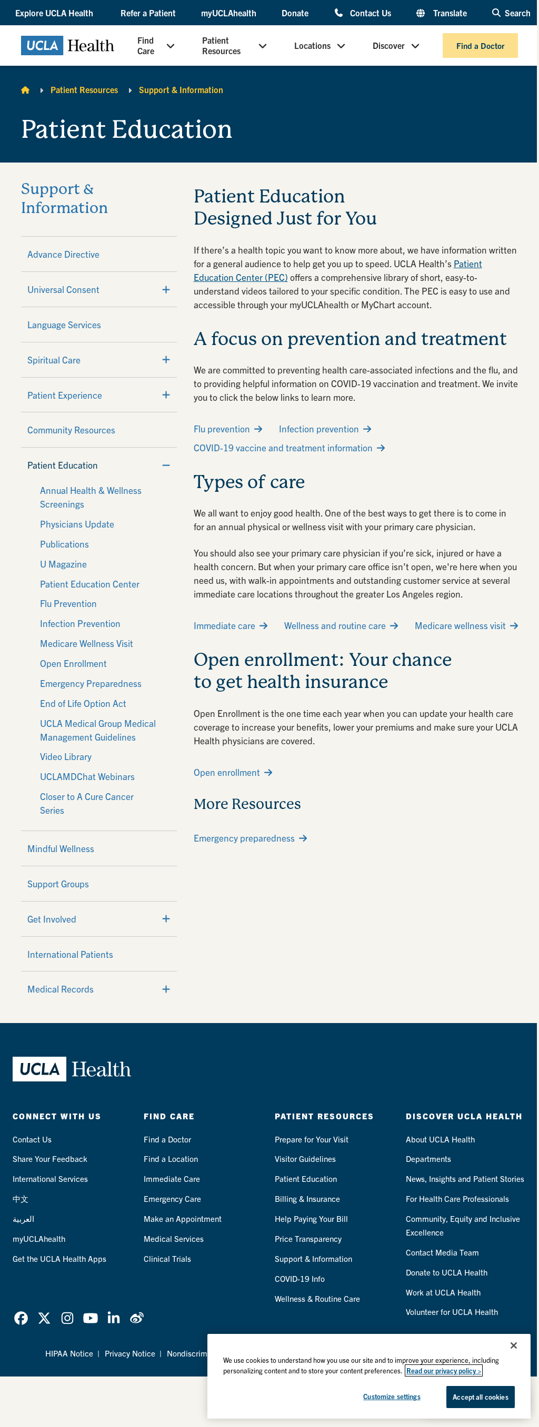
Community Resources (71, 429)
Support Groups (58, 883)
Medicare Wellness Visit (86, 643)
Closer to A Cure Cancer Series (87, 803)
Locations (312, 45)
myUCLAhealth (228, 12)
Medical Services (174, 1238)
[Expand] (166, 289)
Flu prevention (222, 428)
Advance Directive (63, 253)
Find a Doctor (480, 45)
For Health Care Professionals (457, 1198)
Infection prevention (319, 428)
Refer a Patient (148, 12)
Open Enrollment (73, 663)
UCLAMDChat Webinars (87, 776)
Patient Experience (64, 394)
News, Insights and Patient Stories (465, 1178)
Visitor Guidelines (305, 1158)
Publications (64, 543)
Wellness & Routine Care (317, 1298)
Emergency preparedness (244, 837)
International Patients (70, 953)
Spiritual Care (54, 359)
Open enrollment (227, 771)
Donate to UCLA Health (446, 1272)
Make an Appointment (183, 1218)
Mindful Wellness (60, 848)
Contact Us (370, 12)
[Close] (513, 1345)
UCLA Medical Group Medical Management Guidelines (98, 729)
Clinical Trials (167, 1258)
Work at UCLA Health (443, 1292)
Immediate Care (172, 1178)
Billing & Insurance (307, 1198)
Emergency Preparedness (91, 683)
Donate (295, 12)
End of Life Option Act (83, 703)
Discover (389, 45)
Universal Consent (63, 289)
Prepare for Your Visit (311, 1139)
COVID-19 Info (300, 1278)
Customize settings (391, 1396)
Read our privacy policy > (443, 1370)
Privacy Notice (130, 1353)
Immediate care (224, 625)
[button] (55, 12)
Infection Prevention (80, 623)
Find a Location (171, 1158)
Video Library (66, 756)
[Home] (25, 89)
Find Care (145, 45)
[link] (21, 1318)
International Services (50, 1178)
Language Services (64, 324)
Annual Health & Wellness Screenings (91, 496)
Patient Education (62, 464)
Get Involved (51, 918)
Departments (428, 1158)
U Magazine (63, 563)
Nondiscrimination (199, 1353)
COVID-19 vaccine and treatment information (283, 447)
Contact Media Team (442, 1252)
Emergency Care (172, 1198)
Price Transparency (308, 1238)
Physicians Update (77, 523)
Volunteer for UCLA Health (452, 1312)
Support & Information (181, 89)
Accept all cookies (480, 1396)
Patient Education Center (89, 583)
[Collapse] (166, 465)
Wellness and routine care (335, 625)
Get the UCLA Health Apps (59, 1258)
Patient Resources (221, 45)
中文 (20, 1198)
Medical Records (60, 988)
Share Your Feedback (50, 1158)
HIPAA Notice (69, 1353)
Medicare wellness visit (460, 625)
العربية (23, 1218)
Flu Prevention (68, 603)
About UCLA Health (440, 1139)
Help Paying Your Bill (311, 1218)
